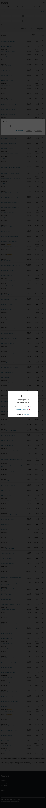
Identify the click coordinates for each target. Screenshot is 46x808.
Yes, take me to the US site (22, 406)
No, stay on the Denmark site (22, 409)
